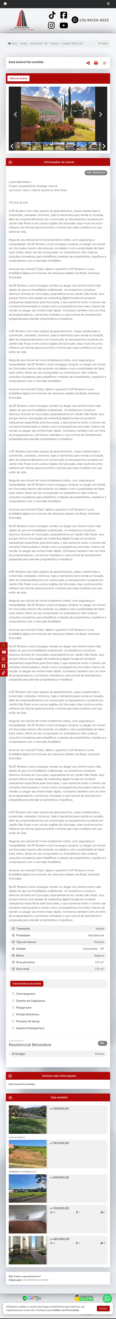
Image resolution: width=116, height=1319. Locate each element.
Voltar (104, 43)
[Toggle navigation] (108, 4)
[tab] (18, 78)
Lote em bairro (17, 1137)
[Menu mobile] (5, 4)
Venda (23, 43)
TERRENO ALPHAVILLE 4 (22, 1171)
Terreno (54, 43)
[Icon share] (52, 15)
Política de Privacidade (66, 1310)
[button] (16, 114)
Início (14, 43)
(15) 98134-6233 (94, 20)
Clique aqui (15, 1279)
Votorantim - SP (38, 43)
